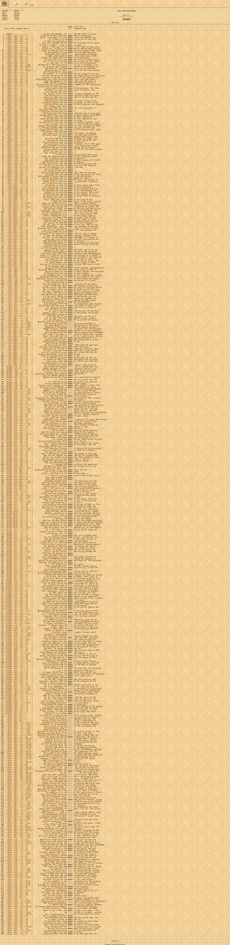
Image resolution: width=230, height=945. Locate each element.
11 (54, 336)
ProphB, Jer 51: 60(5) (18, 623)
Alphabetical (5, 10)
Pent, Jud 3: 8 (16, 122)
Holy (96, 589)
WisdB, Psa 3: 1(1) (18, 392)
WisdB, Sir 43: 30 (16, 562)
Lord (81, 63)
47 (82, 571)
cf (83, 65)
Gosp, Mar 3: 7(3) (18, 785)
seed (82, 792)
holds (60, 338)
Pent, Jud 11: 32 (16, 169)
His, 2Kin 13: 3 (16, 217)
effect (82, 798)
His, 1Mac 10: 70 (16, 330)
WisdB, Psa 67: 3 (16, 432)
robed (61, 430)
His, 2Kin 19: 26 (16, 226)
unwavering (98, 755)
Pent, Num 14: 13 (16, 61)
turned (99, 799)
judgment (81, 387)
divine (64, 347)
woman (81, 133)
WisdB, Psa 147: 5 (16, 488)
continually (51, 314)
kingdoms (88, 190)
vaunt (88, 145)
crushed (98, 275)
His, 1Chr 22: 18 (16, 233)
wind (43, 453)
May (95, 481)
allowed (42, 115)
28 (54, 720)
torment (82, 352)
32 (81, 410)
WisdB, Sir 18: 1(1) (18, 544)
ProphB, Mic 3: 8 (16, 697)
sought (89, 578)
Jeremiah (78, 623)
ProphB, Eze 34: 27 (16, 645)
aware (52, 799)
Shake (52, 421)
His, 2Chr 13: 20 (16, 244)
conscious (45, 816)
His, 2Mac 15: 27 (16, 363)
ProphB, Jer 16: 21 (16, 603)
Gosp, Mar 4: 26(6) (18, 792)
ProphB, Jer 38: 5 (16, 616)
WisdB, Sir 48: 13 (16, 575)
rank (49, 41)
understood (79, 812)
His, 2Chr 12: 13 (16, 242)
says (53, 584)
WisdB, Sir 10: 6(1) (18, 539)
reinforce (81, 255)
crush (49, 320)
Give (56, 535)
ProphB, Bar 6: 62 (16, 630)
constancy (42, 625)
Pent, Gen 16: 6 (16, 37)
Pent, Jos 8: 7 (16, 92)
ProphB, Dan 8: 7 (16, 666)
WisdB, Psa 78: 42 (16, 455)
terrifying (62, 79)
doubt (43, 603)
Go (76, 493)
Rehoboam (47, 242)
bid (61, 672)
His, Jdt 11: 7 (16, 296)
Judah (84, 253)
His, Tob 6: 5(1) (18, 278)
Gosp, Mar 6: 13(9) (18, 805)
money (79, 495)
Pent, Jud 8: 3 (16, 154)
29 (50, 39)
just (76, 405)
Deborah (92, 133)
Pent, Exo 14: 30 (16, 50)
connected (41, 735)
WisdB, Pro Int (16, 490)
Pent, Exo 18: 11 (16, 57)
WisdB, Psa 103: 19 (16, 470)
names (44, 203)
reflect (60, 207)
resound (96, 48)
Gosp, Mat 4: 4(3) (18, 726)
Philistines (86, 163)
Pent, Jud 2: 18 (16, 119)
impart (60, 405)
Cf (82, 500)
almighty (63, 366)
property (52, 504)
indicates (56, 796)
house (82, 199)
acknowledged (57, 808)
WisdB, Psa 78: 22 (16, 452)
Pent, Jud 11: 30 (16, 167)
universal (62, 778)
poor (56, 605)
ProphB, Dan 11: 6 (16, 672)
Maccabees (97, 329)
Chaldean (84, 268)
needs (92, 686)
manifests (52, 365)
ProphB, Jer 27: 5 (16, 612)
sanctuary (51, 428)
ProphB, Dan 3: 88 (16, 655)
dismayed (82, 226)
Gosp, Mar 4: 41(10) (18, 794)
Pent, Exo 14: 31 (16, 52)
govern (56, 526)
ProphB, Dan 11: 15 (16, 674)
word (90, 733)
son (49, 776)
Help (32, 5)
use (61, 726)
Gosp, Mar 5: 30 (16, 799)
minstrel (52, 208)
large (48, 253)
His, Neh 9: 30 (16, 277)
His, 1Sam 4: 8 (16, 185)
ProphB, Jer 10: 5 (16, 600)
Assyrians (84, 628)
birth (96, 475)
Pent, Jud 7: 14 (16, 151)
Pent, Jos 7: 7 (16, 88)
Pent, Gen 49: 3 (16, 41)
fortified (44, 674)
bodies (85, 657)
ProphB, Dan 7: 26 (16, 663)
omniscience (49, 366)
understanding (92, 544)
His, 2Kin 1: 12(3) (18, 207)
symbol (61, 627)
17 (48, 63)
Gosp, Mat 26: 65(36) (18, 769)
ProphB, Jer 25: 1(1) (18, 611)
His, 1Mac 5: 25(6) (18, 323)
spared (45, 48)
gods (91, 185)
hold (80, 382)
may (46, 417)
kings (82, 269)
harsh (96, 587)
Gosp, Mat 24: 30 (16, 764)
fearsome (63, 484)
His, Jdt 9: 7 (16, 291)
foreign (63, 434)
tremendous (62, 569)
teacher (83, 385)
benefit (88, 726)
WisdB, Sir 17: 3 (16, 542)
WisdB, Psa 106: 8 (16, 471)
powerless (4, 19)
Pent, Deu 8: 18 (16, 75)
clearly (41, 354)
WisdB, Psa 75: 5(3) (18, 450)
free (76, 457)
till (76, 573)
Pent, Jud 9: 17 (16, 162)
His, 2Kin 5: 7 (16, 210)
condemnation (82, 807)
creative (63, 636)
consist (89, 286)
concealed (81, 704)
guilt (83, 685)
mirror (57, 517)
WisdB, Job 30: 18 (16, 382)
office (89, 348)
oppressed (99, 271)
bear (51, 325)
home (46, 527)
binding (80, 746)
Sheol (79, 416)
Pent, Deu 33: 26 (16, 81)
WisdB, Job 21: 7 (16, 375)
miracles (85, 566)
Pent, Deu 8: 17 (16, 74)
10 (95, 539)
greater (60, 548)
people (55, 57)
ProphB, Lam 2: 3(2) (18, 627)
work (50, 762)
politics (77, 690)
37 (86, 808)
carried (41, 305)
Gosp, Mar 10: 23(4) (18, 819)
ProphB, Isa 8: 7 (16, 582)
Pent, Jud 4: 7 (16, 131)
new (47, 423)
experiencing (55, 425)
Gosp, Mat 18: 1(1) (18, 749)
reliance (54, 816)
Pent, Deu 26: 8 (16, 79)
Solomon (97, 201)
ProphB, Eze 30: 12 (16, 643)
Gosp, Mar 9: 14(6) (18, 816)
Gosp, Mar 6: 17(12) (18, 807)
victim (55, 410)
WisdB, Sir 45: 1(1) (18, 566)
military (93, 327)
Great (44, 488)
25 (50, 311)
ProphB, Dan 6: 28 (16, 659)
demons (53, 737)
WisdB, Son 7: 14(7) (18, 509)
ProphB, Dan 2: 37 (16, 652)
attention (43, 817)
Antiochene (62, 327)
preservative (61, 65)
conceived (44, 715)
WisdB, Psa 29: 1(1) (18, 405)
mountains (95, 330)
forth (58, 483)
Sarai (42, 37)
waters (85, 740)
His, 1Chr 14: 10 (16, 230)
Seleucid (63, 321)
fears (60, 782)
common (96, 278)
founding (84, 203)
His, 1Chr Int (16, 228)
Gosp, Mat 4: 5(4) (18, 728)
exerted (77, 300)
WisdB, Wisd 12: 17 (16, 524)
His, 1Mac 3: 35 (16, 320)
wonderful (60, 302)
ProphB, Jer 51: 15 (16, 621)
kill (78, 537)
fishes (43, 36)
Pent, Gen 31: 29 (16, 39)
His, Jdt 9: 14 (16, 295)
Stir (57, 459)
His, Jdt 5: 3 (16, 286)
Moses (81, 83)
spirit (86, 697)
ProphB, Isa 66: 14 (16, 598)
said (80, 167)
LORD (84, 52)
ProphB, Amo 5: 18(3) (18, 694)
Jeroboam (49, 244)
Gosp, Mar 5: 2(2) (18, 796)
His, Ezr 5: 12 (16, 268)
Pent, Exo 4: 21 (16, 47)
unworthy (55, 522)
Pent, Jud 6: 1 (16, 138)
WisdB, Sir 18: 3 (16, 546)
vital (64, 632)
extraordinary (53, 728)
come (94, 172)
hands (44, 473)
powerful (4, 16)
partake (80, 504)
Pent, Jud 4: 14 (16, 135)
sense (61, 305)
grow (44, 375)
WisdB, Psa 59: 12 (16, 421)
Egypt (79, 45)
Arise (50, 403)
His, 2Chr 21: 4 (16, 251)
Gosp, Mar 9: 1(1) (18, 812)
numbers (49, 293)
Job (76, 366)
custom (89, 214)
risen (90, 780)
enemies (52, 106)
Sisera (51, 133)
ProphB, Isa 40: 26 (16, 594)
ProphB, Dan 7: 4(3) (18, 661)
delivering (92, 54)
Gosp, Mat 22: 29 (16, 760)
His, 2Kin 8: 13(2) (18, 215)
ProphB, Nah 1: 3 (16, 701)
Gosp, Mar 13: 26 (16, 825)
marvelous (97, 257)
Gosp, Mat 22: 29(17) (18, 762)
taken (79, 663)
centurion (40, 733)
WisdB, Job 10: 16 (16, 374)
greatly (97, 401)
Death (45, 499)
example (57, 755)
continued (94, 242)
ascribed (81, 257)
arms (44, 43)
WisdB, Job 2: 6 (16, 372)
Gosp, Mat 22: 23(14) (18, 756)
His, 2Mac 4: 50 (16, 348)
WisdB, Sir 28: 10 (16, 548)
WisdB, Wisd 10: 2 (16, 518)
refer (98, 812)
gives (57, 75)
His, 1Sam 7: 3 (16, 187)
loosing (91, 746)
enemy (86, 178)
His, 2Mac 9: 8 (16, 354)
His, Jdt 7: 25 (16, 287)
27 (46, 823)
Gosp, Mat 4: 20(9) (18, 729)
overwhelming (100, 412)
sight (60, 497)
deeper (46, 368)
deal (90, 305)
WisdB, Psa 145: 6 (16, 484)
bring (94, 421)
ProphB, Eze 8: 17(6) (18, 636)
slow (43, 701)
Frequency (17, 10)
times (60, 628)
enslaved (90, 645)
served (91, 207)
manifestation (52, 363)
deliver (44, 57)
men (57, 165)
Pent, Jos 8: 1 (16, 90)
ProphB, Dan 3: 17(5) (18, 654)
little (86, 228)
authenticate (82, 304)
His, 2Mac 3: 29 (16, 343)
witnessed (49, 409)
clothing (93, 382)
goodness (58, 34)
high (17, 14)
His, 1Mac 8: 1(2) (18, 325)
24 (59, 136)
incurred (99, 522)
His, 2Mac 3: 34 (16, 345)
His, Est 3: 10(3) (18, 304)
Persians (55, 266)
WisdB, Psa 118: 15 (16, 477)
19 (83, 490)
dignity (60, 394)
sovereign (62, 341)
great (64, 52)
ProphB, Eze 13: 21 (16, 641)
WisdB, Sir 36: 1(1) (18, 551)
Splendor (59, 464)
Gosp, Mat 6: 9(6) (18, 731)
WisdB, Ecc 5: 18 (16, 504)
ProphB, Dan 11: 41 (16, 677)
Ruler (56, 309)
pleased (92, 664)
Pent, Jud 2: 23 (16, 120)
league (52, 719)
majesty (78, 235)
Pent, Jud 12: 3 (16, 172)
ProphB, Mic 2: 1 (16, 695)
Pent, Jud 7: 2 (16, 145)
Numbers (46, 391)
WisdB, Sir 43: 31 (16, 564)
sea (55, 36)
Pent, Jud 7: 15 (16, 153)
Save (55, 311)
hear (45, 61)
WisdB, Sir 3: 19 (16, 530)
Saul (91, 199)
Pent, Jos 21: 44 (16, 106)
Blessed (86, 365)
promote (95, 509)
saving (64, 54)
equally (53, 289)
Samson (77, 178)
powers (92, 419)
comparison (83, 751)
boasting (56, 291)
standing (50, 812)
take (59, 357)
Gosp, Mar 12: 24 (16, 821)
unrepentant (44, 724)
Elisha (98, 208)
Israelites (85, 104)
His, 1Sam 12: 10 (16, 192)
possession (88, 108)
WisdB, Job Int (16, 366)
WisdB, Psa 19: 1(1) (18, 398)
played (59, 208)
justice (60, 544)
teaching (51, 787)
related (55, 203)
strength (85, 74)
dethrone (80, 419)
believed (55, 509)
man (82, 224)
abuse (59, 468)
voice (50, 407)
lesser (64, 448)
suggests (49, 747)
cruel (81, 587)
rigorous (79, 515)
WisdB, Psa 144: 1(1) (18, 483)
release (49, 623)
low (46, 396)
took (80, 108)
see (48, 284)
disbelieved (82, 524)
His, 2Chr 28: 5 (16, 259)
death (89, 210)
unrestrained (61, 634)
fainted (81, 339)
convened (54, 663)
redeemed (89, 455)
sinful (93, 280)
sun (83, 567)
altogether (89, 389)
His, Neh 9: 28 (16, 275)
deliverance (43, 176)
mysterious (62, 729)
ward (55, 783)
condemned (94, 414)
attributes (42, 790)
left (54, 217)
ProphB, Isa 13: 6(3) (18, 585)
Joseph (53, 45)
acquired (53, 323)
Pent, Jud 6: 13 (16, 142)
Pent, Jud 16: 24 (16, 180)
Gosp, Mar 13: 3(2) (18, 823)
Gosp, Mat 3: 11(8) (18, 722)
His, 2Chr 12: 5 (16, 241)
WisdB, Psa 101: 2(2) (18, 468)
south (94, 453)
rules (76, 470)
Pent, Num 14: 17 (16, 63)
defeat (95, 255)
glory (80, 66)
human (80, 423)
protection (50, 717)
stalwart (89, 293)
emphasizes (58, 686)
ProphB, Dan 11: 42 (16, 679)
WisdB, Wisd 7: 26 (16, 517)
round (92, 115)
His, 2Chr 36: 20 (16, 266)
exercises (59, 807)
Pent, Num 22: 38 (16, 68)
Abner (53, 199)
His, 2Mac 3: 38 (16, 347)
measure (96, 488)
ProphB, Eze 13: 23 (16, 637)
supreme (63, 409)
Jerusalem (81, 242)
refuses (53, 726)
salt (78, 65)
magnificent (59, 56)
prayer (79, 755)
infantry (86, 291)
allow (56, 448)
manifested (78, 338)
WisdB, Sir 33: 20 (16, 549)
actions (97, 808)
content (84, 366)
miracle (46, 755)
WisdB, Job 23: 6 (16, 377)
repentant (46, 722)
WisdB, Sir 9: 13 (16, 537)
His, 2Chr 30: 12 (16, 262)
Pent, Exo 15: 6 (16, 56)
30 (93, 490)
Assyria (43, 264)
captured (54, 214)
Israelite (99, 405)
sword (90, 251)
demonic (63, 719)
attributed (58, 412)
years (17, 19)
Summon (46, 435)
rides (46, 81)
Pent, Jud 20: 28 (16, 183)
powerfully (4, 18)
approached (40, 771)
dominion (50, 652)
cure (90, 798)
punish (79, 522)
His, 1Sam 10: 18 (16, 189)
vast (62, 488)
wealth (87, 75)
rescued (51, 140)
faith (58, 733)
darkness (55, 527)
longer (99, 641)
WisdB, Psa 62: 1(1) (18, 425)
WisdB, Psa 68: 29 (16, 435)
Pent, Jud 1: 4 (16, 113)
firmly (77, 201)
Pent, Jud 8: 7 (16, 156)
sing (84, 403)
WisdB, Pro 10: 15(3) (18, 495)
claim (46, 491)
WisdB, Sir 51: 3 (16, 578)
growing (61, 314)
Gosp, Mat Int (16, 715)
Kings (88, 500)
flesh (94, 156)
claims (55, 778)
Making (47, 486)
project (98, 448)
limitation (88, 423)
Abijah (95, 244)
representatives (84, 803)
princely (63, 475)
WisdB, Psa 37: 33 (16, 414)
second (96, 325)
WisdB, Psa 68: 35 (16, 439)
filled (59, 697)
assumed (63, 614)
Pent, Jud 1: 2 (16, 111)
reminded (89, 580)
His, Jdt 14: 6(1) (18, 300)
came (62, 45)
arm (49, 79)
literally (79, 284)
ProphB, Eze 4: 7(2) (18, 634)
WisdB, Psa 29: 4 (16, 407)
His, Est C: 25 (16, 311)
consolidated (57, 242)
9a (86, 409)
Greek (89, 773)
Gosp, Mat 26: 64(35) (18, 767)
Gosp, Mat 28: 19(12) (18, 780)
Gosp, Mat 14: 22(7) (18, 740)
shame (90, 596)
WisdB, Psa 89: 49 (16, 461)
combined (63, 589)
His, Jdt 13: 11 (16, 298)
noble (48, 361)
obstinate (94, 47)
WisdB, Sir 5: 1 (16, 531)
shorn (61, 226)
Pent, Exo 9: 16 (16, 48)
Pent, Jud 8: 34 (16, 160)
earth (53, 296)
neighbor (61, 493)
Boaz (77, 203)
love (85, 509)
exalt (55, 450)
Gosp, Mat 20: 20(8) (18, 753)
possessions (47, 708)
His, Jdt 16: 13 (16, 302)
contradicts (79, 758)
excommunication (84, 747)
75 (83, 450)
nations (47, 250)
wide (56, 257)
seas (87, 412)
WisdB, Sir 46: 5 (16, 569)
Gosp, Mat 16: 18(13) (18, 744)
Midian (79, 138)
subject (97, 124)
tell (78, 502)
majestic (63, 546)
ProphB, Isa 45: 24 (16, 596)
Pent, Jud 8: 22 (16, 158)
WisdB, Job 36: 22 (16, 385)
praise (47, 280)
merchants (88, 323)
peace (48, 672)
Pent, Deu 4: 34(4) (18, 70)
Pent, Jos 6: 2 (16, 86)
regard (42, 522)
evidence (50, 300)
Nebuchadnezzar (97, 268)
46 (95, 500)
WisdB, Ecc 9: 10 (16, 508)
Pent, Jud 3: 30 (16, 127)
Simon (50, 334)
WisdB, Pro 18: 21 (16, 499)
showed (85, 437)
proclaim (54, 356)
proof (87, 511)
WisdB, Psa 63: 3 (16, 428)
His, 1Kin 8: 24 (16, 205)
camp (56, 151)
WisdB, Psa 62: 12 (16, 426)
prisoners (45, 214)
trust (56, 419)
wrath (92, 548)
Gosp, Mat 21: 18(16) (18, 755)
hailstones (97, 560)
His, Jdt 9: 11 (16, 293)
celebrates (50, 54)
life (80, 210)
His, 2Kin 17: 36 (16, 221)
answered (88, 230)
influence (41, 228)
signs (82, 79)
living (83, 336)
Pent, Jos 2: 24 (16, 84)
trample (88, 535)
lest (77, 145)
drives (42, 737)
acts (58, 316)
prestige (81, 325)
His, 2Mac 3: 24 (16, 338)
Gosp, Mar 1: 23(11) (18, 782)
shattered (57, 573)
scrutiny (88, 515)
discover (44, 387)
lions (63, 659)
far (48, 257)
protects (99, 439)
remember (59, 455)
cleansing (62, 722)
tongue (83, 499)
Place (85, 347)
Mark (87, 735)
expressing (48, 419)
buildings (49, 481)
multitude (86, 513)
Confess (60, 439)
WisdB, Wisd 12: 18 (16, 526)
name (90, 48)
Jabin (98, 129)
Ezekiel (81, 731)
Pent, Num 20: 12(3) (18, 66)
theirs (55, 609)
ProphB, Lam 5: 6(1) (18, 628)
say (84, 68)
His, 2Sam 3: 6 (16, 199)
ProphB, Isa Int (16, 580)
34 (17, 11)
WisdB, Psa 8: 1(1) (18, 394)
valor (80, 316)
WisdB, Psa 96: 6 (16, 464)
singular (46, 580)
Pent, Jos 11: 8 (16, 104)
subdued (93, 233)
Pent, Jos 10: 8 (16, 97)
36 (46, 551)
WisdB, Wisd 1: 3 (16, 511)
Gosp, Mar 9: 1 (16, 810)
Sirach (90, 539)
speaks (47, 389)
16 (57, 336)
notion (92, 758)
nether (83, 692)
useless (43, 688)
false (95, 819)
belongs (77, 426)
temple (90, 823)
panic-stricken (51, 339)
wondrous (63, 374)
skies (90, 81)
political (62, 228)
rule (78, 518)
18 (49, 382)
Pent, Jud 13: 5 (16, 176)
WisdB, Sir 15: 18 (16, 540)
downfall (50, 578)
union (91, 625)
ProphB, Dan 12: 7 (16, 681)
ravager (91, 180)
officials (47, 468)
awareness (54, 368)
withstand (100, 674)
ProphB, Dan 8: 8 (16, 668)
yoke (43, 645)
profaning (78, 823)
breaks (80, 560)
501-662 (117, 22)
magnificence (87, 332)
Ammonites (55, 167)
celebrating (51, 702)
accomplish (56, 282)
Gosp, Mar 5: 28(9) (18, 798)
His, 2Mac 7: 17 (16, 352)
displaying (62, 330)
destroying (62, 724)
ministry (50, 785)
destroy (60, 320)
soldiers (99, 149)
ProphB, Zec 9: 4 (16, 708)
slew (85, 113)
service (87, 753)
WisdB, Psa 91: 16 (16, 462)
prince (94, 737)
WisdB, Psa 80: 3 (16, 459)
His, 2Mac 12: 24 (16, 359)
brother (47, 549)
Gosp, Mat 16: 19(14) (18, 746)
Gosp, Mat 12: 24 (16, 737)
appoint (80, 329)
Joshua (78, 93)
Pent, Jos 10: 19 (16, 99)
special (57, 347)
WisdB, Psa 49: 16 (16, 416)
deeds (60, 596)
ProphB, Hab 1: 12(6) (18, 702)
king (56, 86)
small (82, 676)
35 (54, 439)
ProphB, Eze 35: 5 (16, 646)
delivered (86, 36)
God (57, 54)
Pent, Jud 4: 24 (16, 136)
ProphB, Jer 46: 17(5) (18, 620)
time (93, 127)
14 (45, 403)
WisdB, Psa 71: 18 (16, 446)
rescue (51, 171)
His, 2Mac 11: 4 (16, 357)
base (49, 321)
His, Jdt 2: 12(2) (18, 284)
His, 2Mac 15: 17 (16, 361)
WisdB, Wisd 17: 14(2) (18, 527)
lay (87, 370)
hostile (77, 661)
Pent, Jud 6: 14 (16, 144)
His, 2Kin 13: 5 (16, 219)
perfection (54, 524)
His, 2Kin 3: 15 (16, 208)
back (17, 16)
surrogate (58, 769)
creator (96, 398)
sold (52, 287)
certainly (43, 347)
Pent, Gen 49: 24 (16, 43)
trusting (96, 291)
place (79, 181)
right (82, 56)
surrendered (55, 212)
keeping (77, 412)
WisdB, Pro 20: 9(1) (18, 500)
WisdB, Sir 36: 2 (16, 553)
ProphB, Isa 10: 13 (16, 584)
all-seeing (83, 540)
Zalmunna (55, 156)
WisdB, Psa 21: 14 (16, 403)
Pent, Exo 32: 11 (16, 59)
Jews (90, 787)
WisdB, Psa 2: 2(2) (18, 391)
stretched (86, 93)
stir (96, 361)
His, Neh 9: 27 (16, 271)
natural (94, 181)
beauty (77, 558)
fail (81, 672)
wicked (83, 312)
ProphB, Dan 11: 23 (16, 676)
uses (47, 769)
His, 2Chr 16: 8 (16, 246)
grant (60, 506)
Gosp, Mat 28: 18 (16, 771)
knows (51, 782)
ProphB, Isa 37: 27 (16, 591)
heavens (57, 81)
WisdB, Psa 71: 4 (16, 444)
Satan (49, 372)
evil (78, 790)
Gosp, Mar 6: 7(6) (18, 803)
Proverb (48, 490)
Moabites (54, 126)
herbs (48, 509)
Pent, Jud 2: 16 (16, 117)
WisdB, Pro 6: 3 (16, 493)
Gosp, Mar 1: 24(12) (18, 783)
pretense (60, 620)
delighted (54, 332)
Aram (56, 124)
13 (96, 65)
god (43, 178)
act (57, 343)
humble (91, 530)
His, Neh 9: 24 (16, 269)
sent (90, 296)
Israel (44, 50)
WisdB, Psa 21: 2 (16, 401)
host (91, 670)
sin (63, 410)
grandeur (59, 235)
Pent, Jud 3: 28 (16, 126)
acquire (80, 75)
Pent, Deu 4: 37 (16, 72)
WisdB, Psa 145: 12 (16, 486)
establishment (52, 814)
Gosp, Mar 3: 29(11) (18, 790)
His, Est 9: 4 (16, 314)
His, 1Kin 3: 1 (16, 201)
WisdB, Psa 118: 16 (16, 479)
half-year (43, 681)
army (46, 286)
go (44, 359)
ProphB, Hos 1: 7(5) (18, 686)
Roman (64, 823)
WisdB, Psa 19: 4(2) (18, 400)
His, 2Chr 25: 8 (16, 255)
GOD (83, 593)
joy (58, 401)
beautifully (40, 398)
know (87, 603)
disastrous (97, 688)
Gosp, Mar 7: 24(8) (18, 808)
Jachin (93, 203)
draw (87, 785)
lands (97, 277)
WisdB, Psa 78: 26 (16, 453)
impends (96, 515)
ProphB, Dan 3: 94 (16, 657)
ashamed (94, 226)
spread (43, 257)
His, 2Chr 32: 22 (16, 264)
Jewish (91, 769)
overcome (56, 744)
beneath (78, 575)
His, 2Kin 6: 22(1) (18, 212)
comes (60, 593)
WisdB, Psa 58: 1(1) (18, 419)
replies (85, 334)
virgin (57, 715)
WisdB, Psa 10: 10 (16, 396)
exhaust (81, 546)
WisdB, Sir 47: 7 (16, 573)
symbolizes (51, 661)
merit (81, 819)
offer (92, 336)
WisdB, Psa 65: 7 (16, 430)
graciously (91, 394)
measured (49, 749)
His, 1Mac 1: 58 (16, 318)
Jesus (46, 726)
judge (42, 119)
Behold (42, 385)
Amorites (84, 88)
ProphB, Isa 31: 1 (16, 589)
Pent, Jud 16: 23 (16, 178)
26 (51, 720)
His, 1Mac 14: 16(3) (18, 334)
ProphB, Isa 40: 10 (16, 593)
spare (82, 372)
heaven (52, 470)
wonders (45, 47)
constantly (79, 580)
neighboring (94, 690)
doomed (87, 457)
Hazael (79, 217)
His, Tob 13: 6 (16, 280)
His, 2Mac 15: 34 (16, 365)
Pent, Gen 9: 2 (16, 36)
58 (47, 318)
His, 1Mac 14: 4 (16, 332)
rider (48, 291)
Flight (98, 823)
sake (54, 471)
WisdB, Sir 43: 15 (16, 560)
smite (60, 708)
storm (60, 560)
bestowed (53, 304)
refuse (43, 683)
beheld (55, 52)
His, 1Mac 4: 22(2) (18, 321)
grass (53, 598)
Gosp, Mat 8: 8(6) (18, 733)
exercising (62, 794)
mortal (87, 350)
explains (91, 450)
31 (45, 52)
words (54, 361)
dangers (94, 717)
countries (86, 679)
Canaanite (84, 129)
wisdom (47, 34)
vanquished (97, 520)
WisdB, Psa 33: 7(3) (18, 412)
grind (83, 156)
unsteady (55, 43)
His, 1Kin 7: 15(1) (18, 203)
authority (51, 803)
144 (92, 483)
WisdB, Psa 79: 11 (16, 457)
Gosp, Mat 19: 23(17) (18, 751)
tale (91, 546)
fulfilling (99, 75)
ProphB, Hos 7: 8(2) (18, 688)
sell (45, 643)
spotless (50, 517)
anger (48, 548)
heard (17, 18)
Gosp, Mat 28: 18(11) (18, 773)
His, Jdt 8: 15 (16, 289)
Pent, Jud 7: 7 (16, 149)
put (58, 47)
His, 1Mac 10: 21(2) (18, 329)
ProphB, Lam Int (16, 625)
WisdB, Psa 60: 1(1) (18, 423)
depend (77, 293)
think (96, 95)
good (81, 600)
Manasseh (50, 459)
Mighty (83, 43)
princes (94, 154)
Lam (91, 627)
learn (60, 555)
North (84, 614)
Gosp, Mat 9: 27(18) (18, 735)
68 (96, 434)
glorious (50, 302)
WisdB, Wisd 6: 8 (16, 515)
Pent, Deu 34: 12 (16, 83)
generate (88, 819)
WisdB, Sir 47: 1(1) (18, 571)
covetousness (48, 348)
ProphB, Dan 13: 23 (16, 685)
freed (56, 219)
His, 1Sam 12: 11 (16, 194)
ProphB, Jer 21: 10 (16, 607)
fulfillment (93, 205)
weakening (49, 327)
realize (59, 553)
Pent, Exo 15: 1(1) (18, 54)
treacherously (53, 676)
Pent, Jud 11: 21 (16, 165)
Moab (48, 127)
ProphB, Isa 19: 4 (16, 587)
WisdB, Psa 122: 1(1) (18, 481)
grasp (89, 201)
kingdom (50, 753)
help (80, 311)
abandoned (52, 241)
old (48, 375)
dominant (63, 611)
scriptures (54, 756)
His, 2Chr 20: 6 (16, 250)
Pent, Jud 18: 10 (16, 181)
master (87, 587)
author (46, 558)
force (54, 253)
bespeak (60, 398)
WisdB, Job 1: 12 (16, 370)
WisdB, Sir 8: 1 (16, 533)
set (80, 430)
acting (81, 816)
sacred (64, 66)
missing (95, 594)
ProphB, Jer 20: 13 (16, 605)
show (58, 48)
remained (78, 348)
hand (87, 56)
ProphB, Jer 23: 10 (16, 609)
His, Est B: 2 (16, 305)
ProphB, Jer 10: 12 (16, 602)
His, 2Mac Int (16, 336)
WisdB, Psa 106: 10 (16, 473)
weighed (77, 136)
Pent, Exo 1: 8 (16, 45)
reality (57, 495)
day (57, 50)
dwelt (84, 219)
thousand (96, 113)
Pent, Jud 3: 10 (16, 124)
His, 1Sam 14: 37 (16, 196)
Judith (54, 284)
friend (58, 549)
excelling (60, 41)
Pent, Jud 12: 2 (16, 171)
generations (44, 446)
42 (89, 368)
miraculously (80, 54)
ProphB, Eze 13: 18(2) (18, 639)
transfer (52, 636)
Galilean (41, 785)
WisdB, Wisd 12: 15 (16, 522)
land (56, 84)
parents (81, 359)
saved (52, 162)
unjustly (50, 807)
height (57, 668)
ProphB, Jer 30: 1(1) (18, 614)
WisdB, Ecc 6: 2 (16, 506)
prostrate (90, 287)
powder (3, 13)
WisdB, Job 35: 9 (16, 383)
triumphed (89, 694)
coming (50, 585)
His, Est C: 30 (16, 312)
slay (96, 212)
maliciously (87, 392)
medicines (40, 278)
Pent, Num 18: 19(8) (18, 65)
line (95, 672)
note (84, 767)
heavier (89, 136)
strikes (59, 477)
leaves (96, 701)
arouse (79, 509)
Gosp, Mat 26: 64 (16, 765)
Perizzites (52, 113)
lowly (82, 539)
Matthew (88, 65)
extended (77, 670)
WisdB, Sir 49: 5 (16, 576)
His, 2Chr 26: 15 (16, 257)
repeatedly (40, 374)
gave (79, 264)
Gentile (55, 329)
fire (55, 657)
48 (84, 481)
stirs (79, 379)
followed (87, 126)
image (87, 517)
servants (99, 598)
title (42, 702)
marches (86, 135)
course (47, 609)
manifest (41, 731)
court (44, 663)
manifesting (51, 354)
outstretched (93, 77)
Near (82, 611)
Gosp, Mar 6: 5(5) (18, 801)
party (88, 676)
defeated (100, 104)
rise (86, 582)
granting (49, 738)
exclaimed (45, 210)
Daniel (49, 659)
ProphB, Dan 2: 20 (16, 648)
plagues (96, 70)
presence (78, 368)
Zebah (44, 156)
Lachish (55, 102)
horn (44, 450)
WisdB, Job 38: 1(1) (18, 389)
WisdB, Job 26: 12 (16, 379)
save (52, 119)
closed (46, 410)
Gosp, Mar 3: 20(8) (18, 789)
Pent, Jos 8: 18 (16, 93)
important (41, 321)
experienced (48, 341)
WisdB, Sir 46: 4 (16, 567)
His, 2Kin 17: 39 (16, 223)
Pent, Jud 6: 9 (16, 140)
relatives (93, 359)
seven (89, 138)
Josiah (56, 614)
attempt (45, 783)
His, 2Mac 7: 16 (16, 350)
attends (96, 526)
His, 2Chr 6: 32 (16, 239)
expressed (81, 742)
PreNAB (16, 34)
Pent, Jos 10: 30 (16, 101)
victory (91, 147)
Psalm (97, 392)
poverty (4, 11)
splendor (87, 235)
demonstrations (51, 70)
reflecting (79, 783)
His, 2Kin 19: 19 (16, 224)
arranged (51, 398)
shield (87, 421)
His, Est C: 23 (16, 309)
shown (93, 52)
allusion (91, 66)
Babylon (91, 607)
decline (61, 688)
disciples (49, 746)
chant (93, 403)
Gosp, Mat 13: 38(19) (18, 738)
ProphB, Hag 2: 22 (16, 706)
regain (64, 244)
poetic (54, 580)
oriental (81, 214)
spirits (50, 338)
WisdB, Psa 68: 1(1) (18, 434)
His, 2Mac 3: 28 (16, 341)
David (46, 199)
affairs (48, 694)
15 (51, 336)
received (96, 196)
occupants (43, 233)
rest (89, 264)
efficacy (50, 654)
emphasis (54, 792)
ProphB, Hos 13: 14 (16, 692)
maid (55, 37)
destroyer (84, 681)
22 (86, 719)
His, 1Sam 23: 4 (16, 198)
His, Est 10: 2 (16, 316)
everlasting (85, 776)
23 (89, 731)
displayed (91, 63)
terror (96, 339)
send (98, 144)
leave (47, 414)
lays (76, 382)
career (87, 620)
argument (44, 758)
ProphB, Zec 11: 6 (16, 710)
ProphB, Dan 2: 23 (16, 650)
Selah (85, 416)
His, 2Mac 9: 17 (16, 356)
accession (60, 334)
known (76, 471)
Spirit (57, 632)
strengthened (55, 571)
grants (64, 504)
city (93, 90)
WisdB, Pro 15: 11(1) (18, 497)
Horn (55, 627)
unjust (64, 609)
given (52, 181)
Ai (57, 90)
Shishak (80, 241)
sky (84, 441)
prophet (45, 207)
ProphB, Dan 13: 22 (16, 683)
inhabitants (95, 84)
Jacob (96, 43)
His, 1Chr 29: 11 (16, 235)
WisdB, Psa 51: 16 (16, 417)
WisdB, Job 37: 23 (16, 387)
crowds (81, 787)
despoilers (87, 117)
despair (46, 312)
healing (63, 278)
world (92, 602)
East (46, 325)
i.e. (77, 778)
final (92, 663)
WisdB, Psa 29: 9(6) (18, 409)
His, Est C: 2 (16, 307)
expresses (50, 733)
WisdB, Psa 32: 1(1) (18, 410)
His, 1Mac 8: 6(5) (18, 327)
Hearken (48, 513)
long (95, 119)
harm (78, 39)
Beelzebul (81, 737)
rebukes (95, 511)
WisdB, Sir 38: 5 (16, 555)
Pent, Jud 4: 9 (16, 133)
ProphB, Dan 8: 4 (16, 664)
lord (98, 513)
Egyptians (84, 50)
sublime (57, 385)
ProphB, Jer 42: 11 (16, 618)
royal (64, 201)
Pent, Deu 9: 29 (16, 77)
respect (55, 758)
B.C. (44, 614)
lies (53, 695)
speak (79, 392)
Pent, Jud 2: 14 (16, 115)
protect (80, 289)
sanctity (50, 66)
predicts (92, 215)
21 (56, 490)
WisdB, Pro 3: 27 (16, 491)
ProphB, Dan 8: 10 (16, 670)
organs (85, 278)
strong (88, 59)
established (39, 470)
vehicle (54, 805)
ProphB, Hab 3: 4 (16, 704)
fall (56, 115)
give (47, 639)
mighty (85, 185)
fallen (44, 493)
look (80, 589)
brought (81, 61)
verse (50, 686)
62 (97, 425)
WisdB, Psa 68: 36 (16, 443)
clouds (50, 764)
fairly (96, 305)
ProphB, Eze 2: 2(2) (18, 632)
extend (60, 679)
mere (85, 733)
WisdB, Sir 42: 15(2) (18, 558)
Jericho (41, 86)
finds (53, 401)
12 (57, 379)
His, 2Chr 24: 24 (16, 253)
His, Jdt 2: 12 (16, 282)
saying (77, 365)
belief (50, 278)
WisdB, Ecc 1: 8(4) (18, 502)
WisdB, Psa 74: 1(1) (18, 448)
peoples (83, 277)
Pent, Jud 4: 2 (16, 129)
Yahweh (54, 625)
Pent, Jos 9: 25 (16, 95)
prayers (99, 336)
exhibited (88, 83)
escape (60, 461)
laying (79, 287)
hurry (81, 493)
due (47, 343)
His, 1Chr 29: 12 (16, 237)
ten (84, 70)
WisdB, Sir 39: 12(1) (18, 557)
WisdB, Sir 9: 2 (16, 535)
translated (62, 774)
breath (84, 636)
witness (57, 325)
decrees (98, 304)
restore (80, 625)
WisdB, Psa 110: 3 (16, 475)
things (94, 34)
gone (79, 799)
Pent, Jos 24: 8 (16, 108)
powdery (4, 14)
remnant (94, 320)
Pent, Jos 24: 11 (16, 110)
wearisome (50, 502)
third (81, 483)
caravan (80, 323)
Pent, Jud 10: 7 (16, 163)
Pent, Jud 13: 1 (16, 174)
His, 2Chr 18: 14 (16, 248)
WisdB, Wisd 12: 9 (16, 520)
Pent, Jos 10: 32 (16, 102)
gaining (63, 199)
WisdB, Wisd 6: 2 (16, 513)
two (45, 426)
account (82, 357)
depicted (50, 794)
